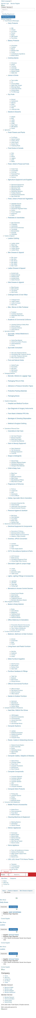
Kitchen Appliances (14, 828)
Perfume (13, 489)
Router (13, 748)
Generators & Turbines (17, 531)
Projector (13, 799)
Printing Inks (14, 794)
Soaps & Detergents (14, 456)
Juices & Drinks (13, 75)
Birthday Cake (15, 50)
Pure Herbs (14, 367)
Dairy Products (13, 23)
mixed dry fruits (15, 109)
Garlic (12, 215)
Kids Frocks (14, 292)
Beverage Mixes (15, 87)
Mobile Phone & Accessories (17, 804)
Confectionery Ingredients (18, 54)
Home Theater (15, 867)
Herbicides (14, 234)
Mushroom (14, 213)
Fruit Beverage (15, 92)
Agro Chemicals (15, 222)
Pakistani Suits (15, 276)
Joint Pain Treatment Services (19, 356)
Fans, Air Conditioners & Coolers (20, 850)
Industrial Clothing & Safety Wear (20, 324)
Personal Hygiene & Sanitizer (17, 510)
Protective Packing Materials (17, 391)
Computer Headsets (16, 786)
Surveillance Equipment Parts (19, 559)
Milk (12, 28)
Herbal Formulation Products (19, 342)
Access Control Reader (17, 593)
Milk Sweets (14, 126)
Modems (13, 753)
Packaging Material (10, 373)
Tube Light (14, 584)
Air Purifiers (14, 855)
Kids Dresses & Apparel (16, 282)
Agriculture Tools (15, 188)
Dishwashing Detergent (17, 464)
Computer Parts (15, 737)
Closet (13, 644)
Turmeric (13, 66)
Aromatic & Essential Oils (18, 503)
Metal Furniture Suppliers (16, 659)
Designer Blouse (15, 275)
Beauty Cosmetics (16, 437)
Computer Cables (16, 762)
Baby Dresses (15, 287)
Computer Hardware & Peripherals (14, 708)
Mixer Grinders (15, 839)
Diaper (13, 475)
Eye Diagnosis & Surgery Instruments (20, 408)
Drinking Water (15, 90)
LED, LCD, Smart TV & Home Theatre (20, 859)
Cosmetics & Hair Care (15, 431)
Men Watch (14, 262)
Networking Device (16, 750)
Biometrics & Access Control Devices (20, 588)
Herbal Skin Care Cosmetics (18, 506)
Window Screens (15, 681)
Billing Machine (15, 596)
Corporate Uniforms (16, 328)
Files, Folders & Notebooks (18, 628)
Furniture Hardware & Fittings (18, 671)
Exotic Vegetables (16, 207)
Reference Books (15, 617)
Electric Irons (14, 857)
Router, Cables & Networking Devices (20, 740)
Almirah (13, 639)
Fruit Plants (14, 137)
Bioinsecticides (15, 231)
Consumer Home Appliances (12, 802)
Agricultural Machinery (17, 186)
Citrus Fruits (14, 175)
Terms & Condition (9, 999)
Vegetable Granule (16, 203)
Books (13, 609)
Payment (6, 871)
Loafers (2, 925)
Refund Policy (8, 1002)
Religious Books (15, 616)
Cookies (13, 47)
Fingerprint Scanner (16, 598)
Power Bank (14, 813)
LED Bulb (13, 582)
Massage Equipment (16, 452)
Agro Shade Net (15, 196)
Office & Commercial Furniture (18, 683)
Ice (12, 82)
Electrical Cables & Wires (18, 533)
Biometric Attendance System (19, 600)
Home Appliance (13, 845)
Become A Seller (9, 987)
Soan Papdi (14, 125)
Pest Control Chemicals (17, 227)
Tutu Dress (14, 290)
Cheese (13, 30)
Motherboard (14, 767)
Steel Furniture (15, 664)
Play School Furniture (17, 690)
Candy (13, 52)
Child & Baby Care (14, 468)
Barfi (12, 118)
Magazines (14, 612)
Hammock (14, 701)
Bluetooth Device (15, 800)
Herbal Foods (15, 365)
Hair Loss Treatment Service (18, 352)
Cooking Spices (13, 58)
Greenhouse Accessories (18, 194)
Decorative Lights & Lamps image (19, 563)
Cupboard (14, 653)
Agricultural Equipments (17, 184)
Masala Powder (15, 71)
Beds (12, 642)
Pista (12, 107)
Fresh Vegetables (16, 205)
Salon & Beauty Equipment (17, 443)
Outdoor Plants (15, 140)
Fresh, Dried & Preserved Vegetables (20, 198)
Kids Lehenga (15, 289)
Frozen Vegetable (16, 212)
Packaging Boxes (13, 396)
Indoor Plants (14, 142)
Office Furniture (15, 688)
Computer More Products (16, 789)
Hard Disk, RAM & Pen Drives (18, 710)
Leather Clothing (13, 238)
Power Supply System (17, 548)
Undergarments (15, 299)
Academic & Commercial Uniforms (19, 319)
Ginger (13, 64)
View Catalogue (13, 906)
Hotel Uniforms (15, 329)
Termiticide (14, 229)
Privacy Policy (8, 1000)
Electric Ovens (15, 834)
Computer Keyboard (16, 776)
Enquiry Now (4, 906)
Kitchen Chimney (15, 838)
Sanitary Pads (15, 522)
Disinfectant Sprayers (17, 191)
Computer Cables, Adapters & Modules (21, 756)
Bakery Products (13, 40)
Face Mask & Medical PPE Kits (18, 413)
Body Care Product (16, 439)
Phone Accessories (16, 811)
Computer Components (16, 771)
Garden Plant (14, 144)
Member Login (5, 3)
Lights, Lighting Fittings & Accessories (20, 576)
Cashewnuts (14, 101)
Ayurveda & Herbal (10, 331)
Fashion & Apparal (9, 236)
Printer (13, 797)
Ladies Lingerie (15, 301)
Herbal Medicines (16, 343)
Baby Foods (14, 478)
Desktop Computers (16, 734)
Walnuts (13, 102)
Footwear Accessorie (16, 314)
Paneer (13, 33)
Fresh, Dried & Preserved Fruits (18, 164)
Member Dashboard (10, 992)
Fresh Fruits (14, 169)
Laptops (13, 731)
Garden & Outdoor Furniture (17, 696)
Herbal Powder (15, 505)
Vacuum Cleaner (15, 825)
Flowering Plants (15, 145)
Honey (13, 345)
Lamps (13, 568)
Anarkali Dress (15, 278)
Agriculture (7, 130)
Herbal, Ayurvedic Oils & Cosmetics (20, 498)
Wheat (13, 156)
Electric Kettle (15, 836)
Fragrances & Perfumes (16, 484)
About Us (5, 882)
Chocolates (14, 45)
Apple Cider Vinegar (16, 85)
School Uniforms (15, 326)
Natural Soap (14, 461)
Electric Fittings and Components (20, 534)
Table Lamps (14, 573)
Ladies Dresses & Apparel (16, 268)
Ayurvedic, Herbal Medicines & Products (18, 334)
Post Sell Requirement (8, 17)
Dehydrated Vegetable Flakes (19, 208)
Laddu (13, 120)
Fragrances (14, 490)
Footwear (13, 312)
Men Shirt (13, 259)
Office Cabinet (15, 693)
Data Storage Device (16, 723)
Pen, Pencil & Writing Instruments (20, 626)
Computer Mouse (16, 780)
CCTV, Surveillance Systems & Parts (20, 551)
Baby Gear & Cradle (16, 481)
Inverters (13, 543)
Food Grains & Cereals (15, 148)
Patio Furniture (15, 704)
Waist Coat (14, 245)
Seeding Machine (16, 189)
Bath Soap (14, 515)
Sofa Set (13, 651)
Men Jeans (14, 257)
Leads (6, 982)
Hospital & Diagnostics (10, 401)
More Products (15, 769)
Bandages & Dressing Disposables (19, 418)
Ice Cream (14, 31)
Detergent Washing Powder (18, 462)
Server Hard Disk (15, 746)
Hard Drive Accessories (17, 717)
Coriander (14, 68)
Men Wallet (14, 264)
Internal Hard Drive (16, 720)
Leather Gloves (15, 248)
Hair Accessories (15, 450)
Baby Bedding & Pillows (17, 480)
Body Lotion (14, 520)
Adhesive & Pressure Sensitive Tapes (20, 386)
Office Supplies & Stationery (12, 601)
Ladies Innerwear (16, 303)
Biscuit (13, 49)
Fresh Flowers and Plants (16, 132)
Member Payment (9, 997)
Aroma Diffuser (15, 495)
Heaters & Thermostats (17, 852)
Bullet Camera (15, 558)
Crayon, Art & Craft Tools (18, 630)
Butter (12, 35)
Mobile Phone (15, 809)
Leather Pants (15, 250)
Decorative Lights (16, 572)
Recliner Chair (15, 667)
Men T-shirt (14, 265)
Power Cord (14, 764)
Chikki (12, 123)
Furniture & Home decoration (12, 631)
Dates (12, 104)
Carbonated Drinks (16, 88)
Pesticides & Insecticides (16, 217)
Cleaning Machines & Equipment (19, 817)
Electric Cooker (15, 843)
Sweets (13, 116)
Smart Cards (14, 595)
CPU (12, 783)
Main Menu (4, 878)
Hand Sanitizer (15, 517)
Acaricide (13, 232)
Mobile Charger (15, 814)
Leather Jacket (15, 243)
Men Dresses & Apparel (16, 252)
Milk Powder (14, 36)
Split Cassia (14, 370)
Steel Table (14, 669)
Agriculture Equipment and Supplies (20, 179)
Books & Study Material (16, 604)
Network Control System (17, 745)
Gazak (13, 128)
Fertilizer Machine (16, 193)
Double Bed (14, 640)
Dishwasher (14, 823)
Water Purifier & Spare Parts (18, 853)
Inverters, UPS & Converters (17, 538)
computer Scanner (16, 795)
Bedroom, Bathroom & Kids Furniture (20, 634)
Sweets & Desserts (14, 112)
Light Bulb (14, 581)
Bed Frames (14, 679)
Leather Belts (14, 246)
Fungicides (14, 224)
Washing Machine (16, 822)
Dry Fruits (11, 94)
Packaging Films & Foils (16, 381)
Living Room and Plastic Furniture (19, 646)
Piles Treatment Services (17, 357)
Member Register (15, 3)
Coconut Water (15, 83)
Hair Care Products (16, 436)
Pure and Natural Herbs (16, 360)
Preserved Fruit (15, 174)
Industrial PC (14, 736)
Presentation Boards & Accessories (20, 625)
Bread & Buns (15, 55)
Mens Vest (14, 304)
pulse (12, 160)
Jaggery (13, 158)
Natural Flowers (15, 139)
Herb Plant (14, 372)
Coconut (13, 177)
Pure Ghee (14, 38)
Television (14, 864)
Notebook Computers (17, 732)
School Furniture (15, 692)
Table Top (14, 676)
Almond (13, 99)
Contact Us (7, 979)
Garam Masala (15, 69)
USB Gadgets (15, 715)
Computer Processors (17, 766)
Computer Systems (14, 726)
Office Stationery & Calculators (18, 620)
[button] (6, 19)
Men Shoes (14, 261)
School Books (15, 611)
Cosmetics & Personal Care (12, 428)
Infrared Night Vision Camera (19, 561)
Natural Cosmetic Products (18, 508)
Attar (12, 492)
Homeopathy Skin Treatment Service (21, 354)
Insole (12, 317)
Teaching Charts (15, 614)
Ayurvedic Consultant (15, 347)
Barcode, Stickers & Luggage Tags (19, 376)
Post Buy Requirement (8, 14)
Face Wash (14, 519)
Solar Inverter (15, 545)
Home (5, 881)
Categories (13, 878)
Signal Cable (14, 751)
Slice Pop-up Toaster (16, 841)
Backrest (13, 678)
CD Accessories (15, 718)
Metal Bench (14, 703)
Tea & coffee (14, 80)
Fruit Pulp (13, 172)
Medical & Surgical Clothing (17, 423)
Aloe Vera (13, 368)
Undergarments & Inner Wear (18, 294)
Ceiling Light (14, 586)
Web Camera (14, 785)
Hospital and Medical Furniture (18, 403)
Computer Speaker (16, 781)
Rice (12, 155)
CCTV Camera (15, 556)
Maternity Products (16, 476)
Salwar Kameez (15, 280)
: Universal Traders (13, 935)
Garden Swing (15, 706)
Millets (13, 161)
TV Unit (13, 655)
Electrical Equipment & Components (20, 526)
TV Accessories (15, 866)
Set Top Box (14, 869)
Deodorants (14, 494)
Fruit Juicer (14, 833)
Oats (12, 153)
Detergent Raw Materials (17, 466)
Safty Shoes (4, 902)
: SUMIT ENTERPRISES (14, 912)
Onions (13, 210)
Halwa (13, 121)
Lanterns (13, 570)
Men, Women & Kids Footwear (18, 307)
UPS (12, 547)
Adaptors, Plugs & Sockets (18, 536)
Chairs (13, 656)
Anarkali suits (14, 273)
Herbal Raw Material (16, 340)
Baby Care (14, 473)
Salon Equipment (15, 448)
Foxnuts (13, 106)
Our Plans (7, 981)
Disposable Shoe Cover (17, 315)
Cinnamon (14, 63)
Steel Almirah (14, 665)
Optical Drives (15, 761)
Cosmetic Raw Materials (17, 441)
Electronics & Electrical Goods (12, 524)
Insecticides (14, 226)
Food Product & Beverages (12, 21)
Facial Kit (13, 453)
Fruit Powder (14, 170)
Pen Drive (13, 722)
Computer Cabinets (16, 778)
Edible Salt (14, 73)
